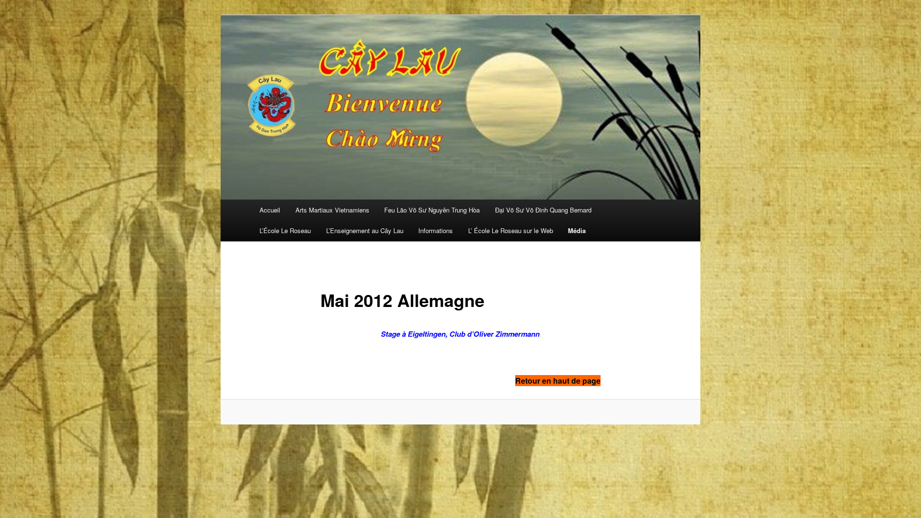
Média (577, 230)
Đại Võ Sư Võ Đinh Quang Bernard (543, 209)
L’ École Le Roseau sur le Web (510, 230)
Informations (435, 230)
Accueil (270, 209)
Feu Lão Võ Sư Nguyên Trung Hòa (432, 209)
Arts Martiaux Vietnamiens (332, 209)
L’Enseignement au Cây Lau (364, 230)
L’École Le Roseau (285, 230)
